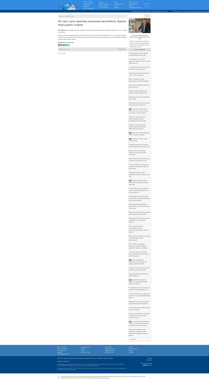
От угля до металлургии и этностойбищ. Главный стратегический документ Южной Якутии (138, 229)
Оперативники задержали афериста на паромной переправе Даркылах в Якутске (138, 281)
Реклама (150, 358)
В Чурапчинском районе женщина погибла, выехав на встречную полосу (139, 145)
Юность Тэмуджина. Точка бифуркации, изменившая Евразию (139, 80)
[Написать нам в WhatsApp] (145, 6)
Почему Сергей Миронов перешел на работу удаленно (139, 86)
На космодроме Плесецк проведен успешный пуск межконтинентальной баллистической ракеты (139, 198)
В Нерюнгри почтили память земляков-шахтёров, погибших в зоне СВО (139, 174)
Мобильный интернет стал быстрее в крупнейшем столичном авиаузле (139, 302)
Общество (86, 6)
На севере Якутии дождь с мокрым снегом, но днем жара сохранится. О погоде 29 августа (139, 190)
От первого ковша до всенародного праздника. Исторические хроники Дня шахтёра (139, 166)
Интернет (116, 7)
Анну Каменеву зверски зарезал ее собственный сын (138, 274)
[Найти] (149, 16)
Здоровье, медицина (104, 4)
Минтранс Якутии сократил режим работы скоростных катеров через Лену (138, 182)
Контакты (149, 360)
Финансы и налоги (88, 3)
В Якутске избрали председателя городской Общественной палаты (138, 92)
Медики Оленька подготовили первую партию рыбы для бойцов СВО (139, 213)
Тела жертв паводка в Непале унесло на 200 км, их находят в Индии (139, 268)
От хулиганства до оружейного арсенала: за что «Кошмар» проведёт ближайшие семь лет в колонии (139, 323)
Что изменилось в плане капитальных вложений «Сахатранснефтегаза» (139, 288)
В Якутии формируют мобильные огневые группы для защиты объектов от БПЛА (138, 262)
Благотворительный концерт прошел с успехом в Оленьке (139, 308)
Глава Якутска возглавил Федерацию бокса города (139, 98)
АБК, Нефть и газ (133, 4)
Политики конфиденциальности (101, 378)
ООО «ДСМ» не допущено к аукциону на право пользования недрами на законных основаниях (138, 246)
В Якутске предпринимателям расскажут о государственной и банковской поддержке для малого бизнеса (138, 332)
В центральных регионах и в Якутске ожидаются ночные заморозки (139, 104)
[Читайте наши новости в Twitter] (148, 4)
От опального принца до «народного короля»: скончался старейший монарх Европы (139, 295)
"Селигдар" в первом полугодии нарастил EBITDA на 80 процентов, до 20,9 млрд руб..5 (139, 254)
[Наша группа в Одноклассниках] (148, 6)
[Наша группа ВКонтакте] (145, 4)
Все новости (133, 339)
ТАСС (118, 30)
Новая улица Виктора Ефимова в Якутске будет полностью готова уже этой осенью (139, 206)
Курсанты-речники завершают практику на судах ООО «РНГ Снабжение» (137, 152)
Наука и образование (89, 8)
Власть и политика (88, 1)
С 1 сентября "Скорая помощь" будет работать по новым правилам (139, 68)
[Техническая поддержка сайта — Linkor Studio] (147, 365)
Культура (101, 2)
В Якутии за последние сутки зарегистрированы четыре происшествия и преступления (137, 118)
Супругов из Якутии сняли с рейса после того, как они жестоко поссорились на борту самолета (138, 111)
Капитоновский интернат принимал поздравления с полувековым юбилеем (139, 220)
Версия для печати (65, 49)
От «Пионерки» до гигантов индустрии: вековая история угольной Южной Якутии (139, 61)
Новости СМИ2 (62, 53)
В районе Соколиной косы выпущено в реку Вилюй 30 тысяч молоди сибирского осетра (139, 315)
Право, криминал (103, 5)
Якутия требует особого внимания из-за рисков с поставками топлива (139, 159)
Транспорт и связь (133, 2)
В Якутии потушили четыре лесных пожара (138, 139)
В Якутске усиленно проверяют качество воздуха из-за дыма (139, 133)
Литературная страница (135, 7)
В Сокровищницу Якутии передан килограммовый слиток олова (142, 11)
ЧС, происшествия (103, 7)
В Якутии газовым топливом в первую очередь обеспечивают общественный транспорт (137, 126)
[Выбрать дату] (146, 16)
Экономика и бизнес (119, 4)
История (116, 5)
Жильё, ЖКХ (87, 5)
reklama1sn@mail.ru (95, 365)
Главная (61, 16)
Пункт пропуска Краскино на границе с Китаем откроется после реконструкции (139, 238)
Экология (131, 5)
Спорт (115, 2)
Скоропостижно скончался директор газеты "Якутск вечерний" (139, 74)
